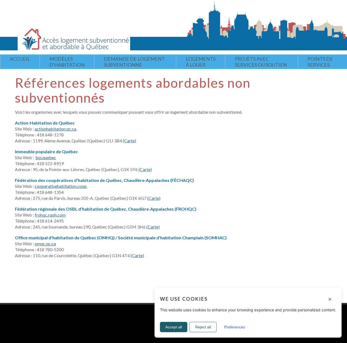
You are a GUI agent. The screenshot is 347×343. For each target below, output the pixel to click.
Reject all (203, 327)
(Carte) (129, 140)
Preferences (234, 327)
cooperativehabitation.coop (61, 186)
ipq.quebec (46, 157)
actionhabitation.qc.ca (56, 128)
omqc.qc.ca (45, 243)
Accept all (173, 327)
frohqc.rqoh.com (50, 214)
